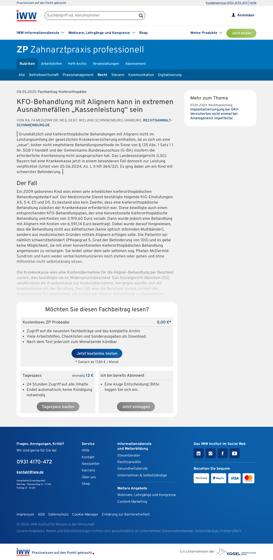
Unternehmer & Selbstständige (142, 475)
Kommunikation (141, 75)
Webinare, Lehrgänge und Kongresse (146, 495)
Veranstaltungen (106, 64)
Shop (143, 33)
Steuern (117, 75)
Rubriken (27, 64)
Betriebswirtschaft (44, 75)
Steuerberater (128, 455)
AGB (41, 514)
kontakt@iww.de (30, 472)
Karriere (88, 470)
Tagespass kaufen (58, 407)
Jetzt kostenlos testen (97, 353)
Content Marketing (132, 502)
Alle (22, 75)
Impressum (25, 514)
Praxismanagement (78, 75)
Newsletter (91, 464)
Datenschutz (58, 514)
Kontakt (88, 457)
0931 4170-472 (34, 462)
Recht (102, 75)
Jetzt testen (241, 33)
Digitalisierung (169, 75)
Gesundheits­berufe (132, 468)
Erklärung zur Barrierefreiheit (126, 514)
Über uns (89, 477)
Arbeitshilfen (51, 64)
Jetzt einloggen (136, 407)
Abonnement (135, 64)
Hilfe (253, 3)
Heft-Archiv (77, 64)
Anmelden (245, 15)
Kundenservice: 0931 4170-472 (227, 3)
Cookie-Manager (85, 514)
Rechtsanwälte (129, 462)
